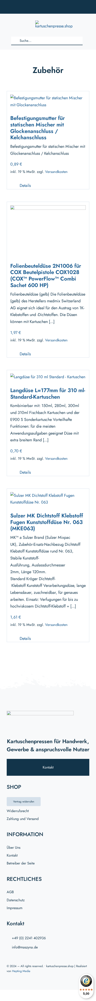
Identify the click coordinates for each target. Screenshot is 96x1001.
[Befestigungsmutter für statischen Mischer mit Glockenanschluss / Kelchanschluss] (48, 98)
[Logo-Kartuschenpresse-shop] (54, 22)
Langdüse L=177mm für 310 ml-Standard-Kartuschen (47, 393)
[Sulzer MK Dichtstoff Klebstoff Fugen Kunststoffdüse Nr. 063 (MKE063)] (48, 495)
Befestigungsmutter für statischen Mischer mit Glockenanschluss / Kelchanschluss (37, 127)
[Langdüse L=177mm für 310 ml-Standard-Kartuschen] (47, 377)
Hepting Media (21, 971)
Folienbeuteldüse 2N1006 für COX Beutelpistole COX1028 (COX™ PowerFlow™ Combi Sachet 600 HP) (45, 275)
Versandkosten (56, 171)
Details (25, 185)
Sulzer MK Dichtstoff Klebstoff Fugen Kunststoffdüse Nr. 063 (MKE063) (46, 522)
